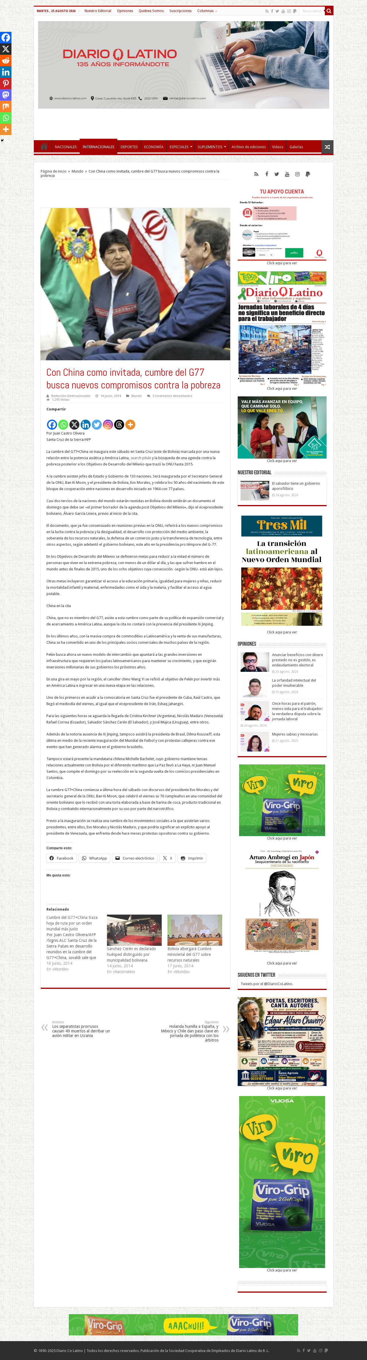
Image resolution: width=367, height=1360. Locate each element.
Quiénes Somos (151, 11)
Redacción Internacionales (70, 396)
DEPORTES (129, 147)
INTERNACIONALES (98, 147)
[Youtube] (283, 11)
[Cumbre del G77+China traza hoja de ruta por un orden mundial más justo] (76, 943)
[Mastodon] (5, 95)
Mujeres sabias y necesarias (295, 734)
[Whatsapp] (63, 421)
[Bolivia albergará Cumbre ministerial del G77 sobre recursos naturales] (194, 930)
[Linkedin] (86, 421)
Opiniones (125, 11)
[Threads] (119, 421)
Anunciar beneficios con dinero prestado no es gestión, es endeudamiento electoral (297, 660)
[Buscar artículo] (329, 11)
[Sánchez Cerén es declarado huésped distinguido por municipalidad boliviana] (134, 930)
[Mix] (5, 106)
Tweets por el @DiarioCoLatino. (267, 984)
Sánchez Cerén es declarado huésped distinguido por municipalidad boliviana (131, 954)
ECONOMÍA (153, 147)
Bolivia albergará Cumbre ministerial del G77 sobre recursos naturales (189, 954)
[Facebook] (272, 11)
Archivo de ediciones (249, 147)
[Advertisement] (183, 121)
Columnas (205, 11)
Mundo (77, 171)
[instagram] (289, 11)
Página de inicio (54, 171)
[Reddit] (5, 60)
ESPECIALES (179, 147)
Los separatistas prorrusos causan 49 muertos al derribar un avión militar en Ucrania (81, 1029)
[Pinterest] (5, 83)
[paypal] (294, 11)
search (135, 458)
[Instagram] (108, 421)
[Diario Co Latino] (183, 64)
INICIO (44, 146)
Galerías (296, 147)
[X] (74, 421)
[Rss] (267, 11)
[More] (130, 421)
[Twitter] (277, 11)
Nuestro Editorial (98, 11)
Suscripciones (180, 11)
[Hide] (2, 140)
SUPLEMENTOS (210, 147)
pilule (146, 458)
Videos (277, 147)
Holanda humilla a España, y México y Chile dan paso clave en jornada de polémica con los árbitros (189, 1031)
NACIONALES (66, 147)
